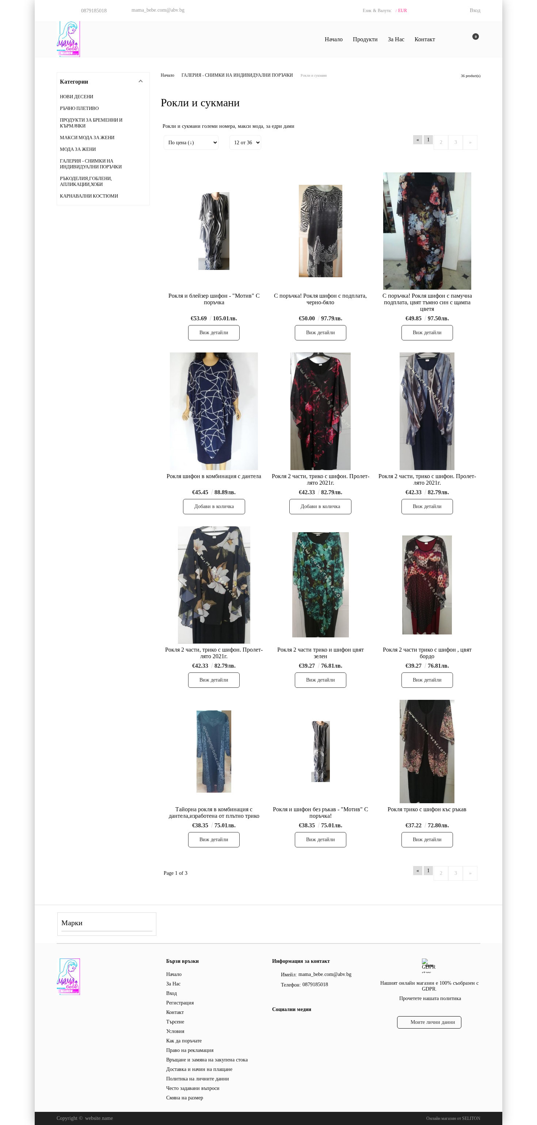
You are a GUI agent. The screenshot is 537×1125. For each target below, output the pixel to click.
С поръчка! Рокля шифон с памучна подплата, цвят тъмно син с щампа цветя (427, 302)
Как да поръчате (184, 1041)
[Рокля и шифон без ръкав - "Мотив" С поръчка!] (320, 751)
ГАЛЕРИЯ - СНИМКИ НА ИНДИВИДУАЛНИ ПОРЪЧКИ (237, 75)
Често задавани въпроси (193, 1088)
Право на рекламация (189, 1050)
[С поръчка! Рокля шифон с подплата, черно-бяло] (320, 231)
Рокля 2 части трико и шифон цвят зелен (320, 653)
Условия (175, 1031)
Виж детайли (213, 332)
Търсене (175, 1022)
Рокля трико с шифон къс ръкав (427, 809)
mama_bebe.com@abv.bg (158, 10)
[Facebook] (276, 1024)
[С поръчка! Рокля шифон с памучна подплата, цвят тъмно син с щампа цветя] (427, 231)
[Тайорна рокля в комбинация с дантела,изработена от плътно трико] (214, 751)
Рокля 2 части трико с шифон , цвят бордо (427, 653)
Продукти (365, 39)
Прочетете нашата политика (430, 998)
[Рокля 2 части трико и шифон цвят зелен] (320, 584)
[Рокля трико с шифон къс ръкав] (427, 751)
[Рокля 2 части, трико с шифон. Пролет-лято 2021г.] (321, 411)
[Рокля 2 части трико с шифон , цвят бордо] (427, 584)
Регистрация (180, 1003)
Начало (334, 39)
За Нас (396, 39)
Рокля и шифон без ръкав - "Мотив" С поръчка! (320, 812)
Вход (475, 10)
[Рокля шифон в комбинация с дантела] (214, 411)
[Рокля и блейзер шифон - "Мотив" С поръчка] (214, 231)
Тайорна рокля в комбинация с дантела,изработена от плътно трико (214, 812)
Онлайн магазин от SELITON (453, 1118)
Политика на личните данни (197, 1079)
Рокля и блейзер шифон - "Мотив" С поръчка (214, 299)
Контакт (425, 39)
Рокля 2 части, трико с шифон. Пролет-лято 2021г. (320, 479)
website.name (99, 1118)
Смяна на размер (184, 1098)
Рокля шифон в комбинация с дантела (214, 476)
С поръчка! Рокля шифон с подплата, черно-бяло (320, 299)
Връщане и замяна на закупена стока (207, 1060)
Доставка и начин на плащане (199, 1069)
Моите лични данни (433, 1022)
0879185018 (94, 11)
